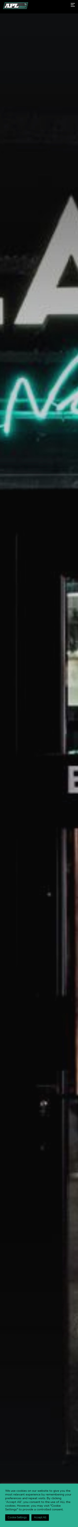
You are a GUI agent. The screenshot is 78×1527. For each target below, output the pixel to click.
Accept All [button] (40, 1517)
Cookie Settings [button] (17, 1517)
